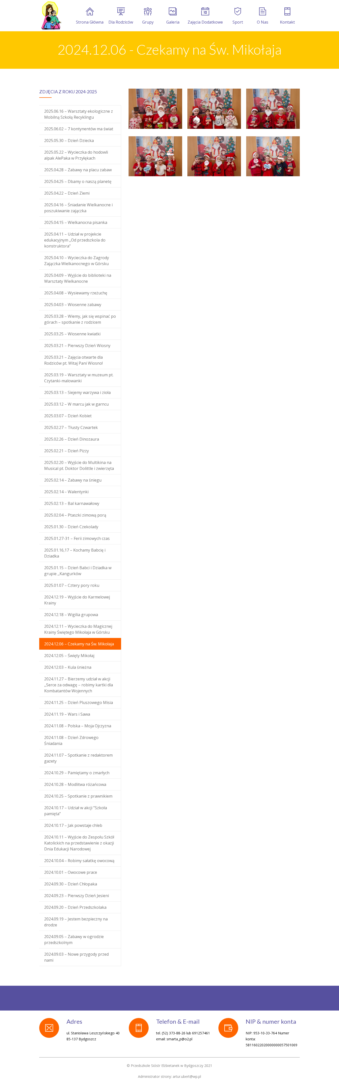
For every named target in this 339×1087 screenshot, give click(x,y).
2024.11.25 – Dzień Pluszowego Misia (78, 702)
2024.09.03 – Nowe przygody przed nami (76, 957)
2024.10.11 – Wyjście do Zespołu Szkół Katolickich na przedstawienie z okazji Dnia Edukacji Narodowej (79, 843)
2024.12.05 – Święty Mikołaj (69, 655)
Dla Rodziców (120, 22)
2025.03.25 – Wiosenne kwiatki (72, 334)
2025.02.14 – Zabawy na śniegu (73, 480)
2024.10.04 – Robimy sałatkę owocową (79, 860)
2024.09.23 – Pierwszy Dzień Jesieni (76, 895)
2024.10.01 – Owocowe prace (70, 872)
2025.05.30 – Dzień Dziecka (69, 140)
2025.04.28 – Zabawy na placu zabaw (78, 170)
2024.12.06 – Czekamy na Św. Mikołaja (79, 644)
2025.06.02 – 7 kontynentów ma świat (78, 129)
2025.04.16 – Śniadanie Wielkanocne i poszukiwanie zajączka (78, 207)
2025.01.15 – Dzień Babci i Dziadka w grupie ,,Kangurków (77, 570)
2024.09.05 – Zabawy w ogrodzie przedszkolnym (74, 939)
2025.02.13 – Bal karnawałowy (71, 503)
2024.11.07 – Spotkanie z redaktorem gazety (78, 758)
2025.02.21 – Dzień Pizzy (66, 451)
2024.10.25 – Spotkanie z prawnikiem (78, 796)
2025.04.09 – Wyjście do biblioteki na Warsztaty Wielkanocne (77, 278)
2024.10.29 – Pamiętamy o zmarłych (76, 772)
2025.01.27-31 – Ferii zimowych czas (77, 538)
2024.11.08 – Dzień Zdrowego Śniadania (71, 740)
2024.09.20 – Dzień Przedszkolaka (75, 907)
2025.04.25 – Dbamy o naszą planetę (77, 181)
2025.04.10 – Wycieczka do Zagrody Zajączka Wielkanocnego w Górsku (76, 260)
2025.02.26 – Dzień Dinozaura (71, 439)
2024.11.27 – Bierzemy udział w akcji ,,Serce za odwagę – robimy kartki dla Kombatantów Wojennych (78, 685)
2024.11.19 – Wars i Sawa (67, 714)
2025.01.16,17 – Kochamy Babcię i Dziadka (74, 553)
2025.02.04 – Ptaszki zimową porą (75, 515)
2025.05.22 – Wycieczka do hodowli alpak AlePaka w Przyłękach (76, 155)
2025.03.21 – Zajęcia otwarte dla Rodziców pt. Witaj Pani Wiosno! (73, 360)
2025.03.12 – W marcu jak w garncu (76, 404)
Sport (238, 22)
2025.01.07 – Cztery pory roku (71, 585)
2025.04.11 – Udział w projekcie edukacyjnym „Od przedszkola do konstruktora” (74, 240)
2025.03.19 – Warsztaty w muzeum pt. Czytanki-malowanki (78, 378)
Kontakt (287, 22)
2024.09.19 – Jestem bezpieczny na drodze (76, 922)
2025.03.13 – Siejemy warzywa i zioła (77, 392)
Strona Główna (89, 22)
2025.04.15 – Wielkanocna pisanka (75, 222)
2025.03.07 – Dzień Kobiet (68, 416)
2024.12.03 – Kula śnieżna (67, 667)
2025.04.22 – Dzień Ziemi (67, 193)
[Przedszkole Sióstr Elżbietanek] (51, 15)
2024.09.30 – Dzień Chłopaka (70, 884)
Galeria (172, 22)
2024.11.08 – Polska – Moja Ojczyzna (77, 726)
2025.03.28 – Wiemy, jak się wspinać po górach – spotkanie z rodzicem (80, 319)
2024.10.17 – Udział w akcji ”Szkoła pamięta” (75, 810)
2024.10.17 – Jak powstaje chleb (73, 825)
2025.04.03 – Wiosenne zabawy (72, 304)
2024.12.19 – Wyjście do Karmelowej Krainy (77, 600)
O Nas (262, 22)
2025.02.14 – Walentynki (66, 491)
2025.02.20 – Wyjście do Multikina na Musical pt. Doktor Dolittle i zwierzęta (79, 465)
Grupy (148, 22)
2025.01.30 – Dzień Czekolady (71, 526)
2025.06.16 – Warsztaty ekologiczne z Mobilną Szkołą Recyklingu (78, 114)
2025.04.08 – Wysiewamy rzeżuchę (75, 293)
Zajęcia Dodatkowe (205, 22)
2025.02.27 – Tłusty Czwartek (71, 427)
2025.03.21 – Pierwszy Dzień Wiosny (77, 345)
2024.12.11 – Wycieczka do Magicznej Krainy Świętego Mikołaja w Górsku (78, 629)
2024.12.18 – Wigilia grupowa (71, 614)
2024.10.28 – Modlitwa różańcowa (75, 784)
